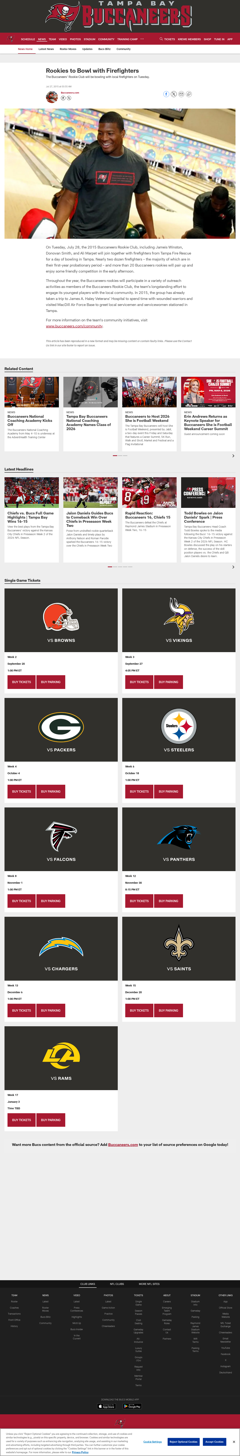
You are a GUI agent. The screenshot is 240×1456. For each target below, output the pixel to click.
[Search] (161, 38)
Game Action (108, 1307)
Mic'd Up (77, 1323)
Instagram (225, 1366)
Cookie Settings (152, 1441)
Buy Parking (51, 682)
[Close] (234, 1442)
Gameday (195, 1310)
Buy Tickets (21, 682)
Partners (167, 1338)
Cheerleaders (108, 1326)
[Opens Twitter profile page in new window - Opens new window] (69, 98)
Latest (46, 1301)
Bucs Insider (76, 1329)
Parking (195, 1317)
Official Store (225, 1307)
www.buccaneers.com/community (74, 326)
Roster (14, 1301)
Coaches (14, 1307)
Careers (167, 1301)
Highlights (77, 1317)
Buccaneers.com (70, 92)
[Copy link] (189, 94)
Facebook (225, 1354)
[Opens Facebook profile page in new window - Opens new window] (63, 98)
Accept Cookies (215, 1441)
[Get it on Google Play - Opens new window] (132, 1408)
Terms (138, 1385)
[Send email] (181, 96)
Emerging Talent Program (167, 1310)
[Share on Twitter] (174, 96)
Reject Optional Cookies (184, 1441)
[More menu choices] (142, 38)
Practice (108, 1313)
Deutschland (225, 1372)
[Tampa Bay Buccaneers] (120, 1423)
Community (45, 1323)
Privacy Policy (80, 1452)
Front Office (14, 1320)
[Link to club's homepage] (10, 38)
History (14, 1326)
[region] (120, 1442)
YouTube (225, 1347)
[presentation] (234, 456)
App (226, 1301)
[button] (115, 455)
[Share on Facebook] (166, 96)
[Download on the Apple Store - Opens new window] (106, 1406)
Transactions (14, 1313)
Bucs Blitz (45, 1317)
